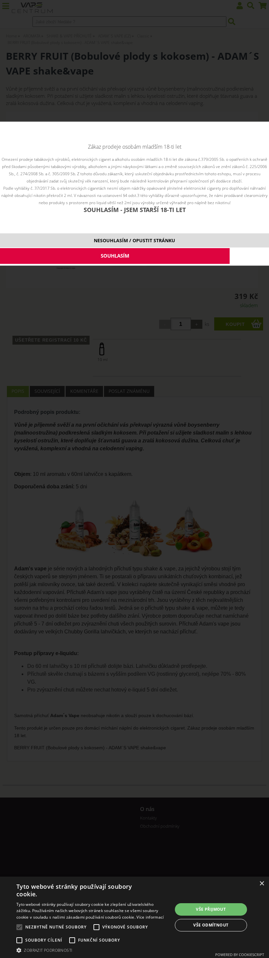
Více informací (150, 917)
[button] (92, 950)
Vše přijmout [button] (211, 909)
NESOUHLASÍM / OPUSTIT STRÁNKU (134, 240)
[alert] (134, 917)
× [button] (261, 883)
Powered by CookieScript (239, 954)
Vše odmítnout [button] (210, 925)
